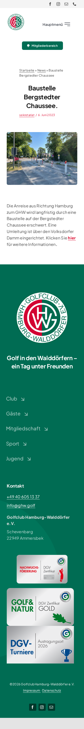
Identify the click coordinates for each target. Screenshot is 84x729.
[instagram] (58, 4)
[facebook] (50, 4)
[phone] (74, 4)
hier (72, 237)
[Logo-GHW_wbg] (16, 15)
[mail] (66, 4)
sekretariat (26, 115)
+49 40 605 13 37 (23, 496)
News (41, 70)
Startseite (26, 70)
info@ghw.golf (21, 505)
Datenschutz (51, 690)
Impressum (32, 690)
